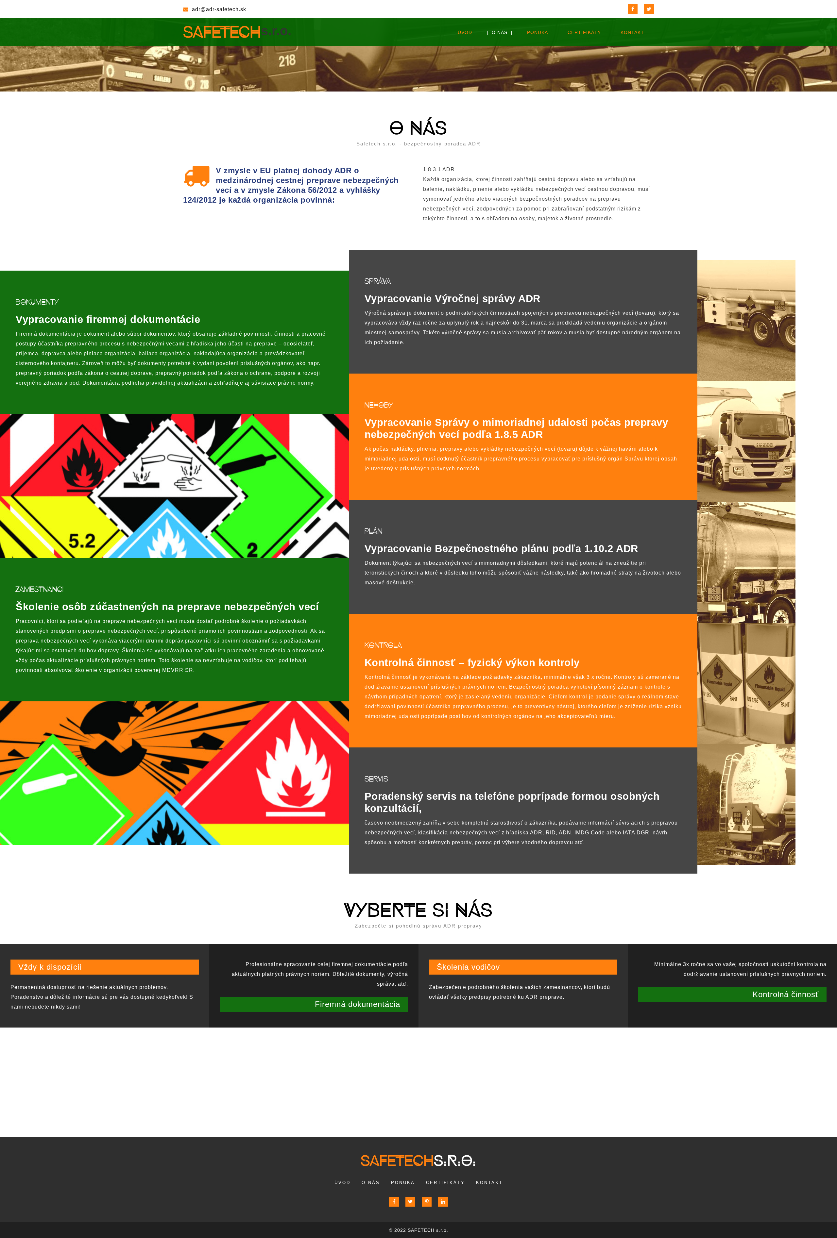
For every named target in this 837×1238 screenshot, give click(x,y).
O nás (499, 32)
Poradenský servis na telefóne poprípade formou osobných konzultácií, (512, 802)
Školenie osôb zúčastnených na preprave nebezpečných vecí (167, 606)
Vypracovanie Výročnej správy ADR (452, 298)
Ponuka (537, 32)
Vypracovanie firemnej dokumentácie (108, 319)
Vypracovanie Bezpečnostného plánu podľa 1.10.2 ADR (501, 548)
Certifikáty (584, 32)
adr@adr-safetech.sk (219, 9)
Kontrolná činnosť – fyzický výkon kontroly (472, 662)
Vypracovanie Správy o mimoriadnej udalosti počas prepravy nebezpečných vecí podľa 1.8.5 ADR (516, 428)
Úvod (465, 32)
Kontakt (632, 32)
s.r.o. (418, 1160)
